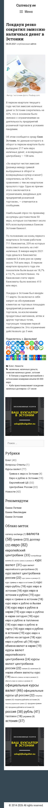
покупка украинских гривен (16, 703)
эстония (36, 372)
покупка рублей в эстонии (27, 699)
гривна (21, 539)
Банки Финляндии (15, 512)
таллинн (13, 716)
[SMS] (41, 347)
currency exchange (15, 534)
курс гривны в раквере (31, 578)
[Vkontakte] (22, 347)
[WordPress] (26, 357)
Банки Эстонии (14, 516)
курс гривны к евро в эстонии (20, 582)
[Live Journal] (27, 347)
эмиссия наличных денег (18, 372)
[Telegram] (13, 347)
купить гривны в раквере (24, 561)
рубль (32, 712)
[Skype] (17, 347)
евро (19, 545)
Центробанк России (20, 487)
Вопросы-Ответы (15, 464)
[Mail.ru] (36, 347)
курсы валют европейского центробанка (17, 654)
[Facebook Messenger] (41, 343)
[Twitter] (13, 343)
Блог (11, 366)
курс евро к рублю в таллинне (22, 620)
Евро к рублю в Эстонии (23, 478)
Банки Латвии (13, 507)
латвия (26, 669)
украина (29, 716)
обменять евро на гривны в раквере (19, 681)
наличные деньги (28, 369)
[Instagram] (22, 352)
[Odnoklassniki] (31, 347)
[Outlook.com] (13, 352)
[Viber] (36, 343)
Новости (19, 366)
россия (14, 712)
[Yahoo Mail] (39, 357)
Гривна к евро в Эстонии (23, 473)
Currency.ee (26, 5)
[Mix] (27, 343)
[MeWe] (22, 343)
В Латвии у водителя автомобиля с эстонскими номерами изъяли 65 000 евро (25, 379)
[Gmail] (8, 347)
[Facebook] (8, 343)
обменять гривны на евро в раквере (24, 677)
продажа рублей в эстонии (21, 707)
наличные (14, 369)
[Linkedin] (17, 343)
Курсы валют (13, 469)
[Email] (17, 352)
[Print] (8, 352)
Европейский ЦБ (19, 482)
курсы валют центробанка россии (22, 664)
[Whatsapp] (31, 343)
